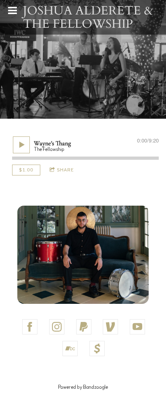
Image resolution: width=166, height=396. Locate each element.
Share (65, 169)
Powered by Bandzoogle (83, 387)
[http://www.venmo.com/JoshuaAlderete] (110, 326)
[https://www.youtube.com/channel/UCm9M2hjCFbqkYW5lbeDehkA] (137, 326)
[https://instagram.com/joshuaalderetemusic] (56, 326)
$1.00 (26, 169)
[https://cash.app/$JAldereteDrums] (97, 348)
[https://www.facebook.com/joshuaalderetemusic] (29, 326)
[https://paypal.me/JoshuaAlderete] (83, 326)
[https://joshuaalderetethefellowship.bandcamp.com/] (70, 348)
